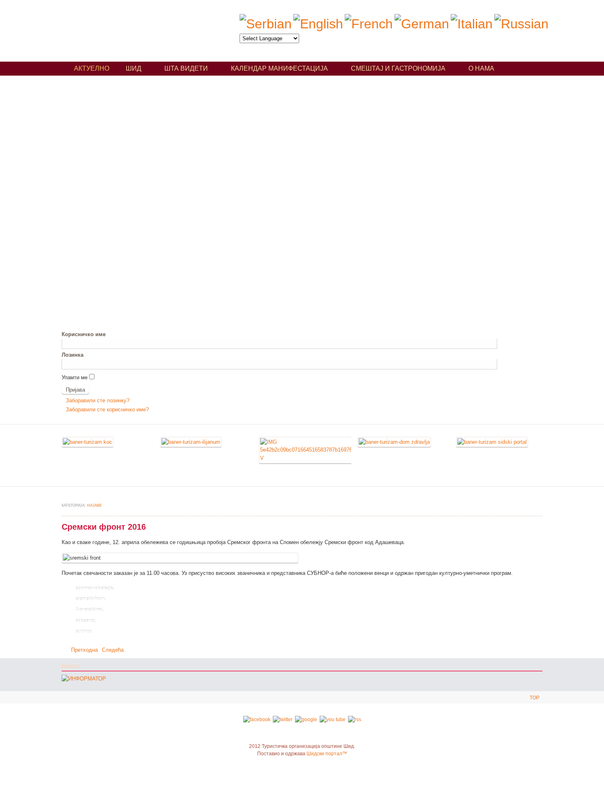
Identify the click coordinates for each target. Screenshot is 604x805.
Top (534, 698)
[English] (318, 24)
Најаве (94, 505)
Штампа (528, 506)
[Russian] (521, 24)
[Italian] (472, 24)
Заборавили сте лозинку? (97, 400)
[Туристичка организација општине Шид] (137, 27)
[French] (369, 24)
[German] (421, 24)
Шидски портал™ (327, 754)
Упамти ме (75, 377)
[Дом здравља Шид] (394, 442)
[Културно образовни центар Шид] (87, 442)
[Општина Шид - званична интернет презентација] (306, 458)
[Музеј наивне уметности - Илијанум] (190, 442)
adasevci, (86, 620)
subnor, (84, 631)
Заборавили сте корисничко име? (107, 409)
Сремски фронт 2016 (104, 526)
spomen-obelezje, (95, 588)
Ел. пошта (538, 506)
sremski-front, (91, 598)
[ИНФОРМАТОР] (84, 679)
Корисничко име (84, 334)
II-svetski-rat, (90, 609)
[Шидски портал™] (492, 442)
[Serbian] (266, 24)
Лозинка (72, 355)
